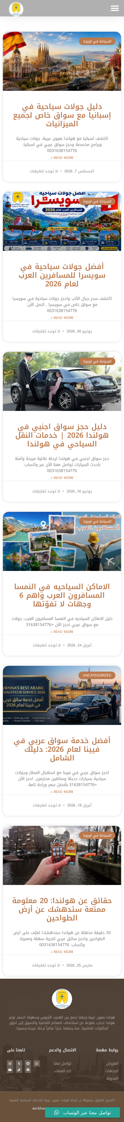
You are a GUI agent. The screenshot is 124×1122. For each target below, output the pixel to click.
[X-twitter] (19, 1063)
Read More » (62, 157)
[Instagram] (10, 1063)
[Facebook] (28, 1070)
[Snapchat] (28, 1063)
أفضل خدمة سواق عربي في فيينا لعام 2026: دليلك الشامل (62, 749)
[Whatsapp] (37, 1063)
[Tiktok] (19, 1070)
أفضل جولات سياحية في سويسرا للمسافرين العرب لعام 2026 (61, 275)
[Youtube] (10, 1070)
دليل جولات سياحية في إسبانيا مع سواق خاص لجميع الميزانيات (62, 115)
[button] (114, 8)
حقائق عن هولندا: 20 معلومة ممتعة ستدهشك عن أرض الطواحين (62, 909)
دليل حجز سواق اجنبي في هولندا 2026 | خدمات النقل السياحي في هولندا (62, 435)
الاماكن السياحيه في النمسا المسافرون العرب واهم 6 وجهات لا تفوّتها (62, 595)
